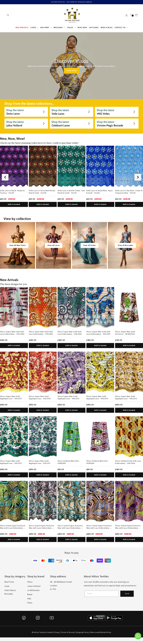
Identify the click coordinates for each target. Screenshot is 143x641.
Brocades (8, 594)
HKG (29, 598)
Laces (6, 586)
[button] (8, 15)
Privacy (56, 632)
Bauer (30, 594)
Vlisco (30, 582)
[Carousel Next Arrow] (138, 177)
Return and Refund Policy (100, 632)
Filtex (29, 602)
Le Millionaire (33, 590)
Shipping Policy (82, 632)
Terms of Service (68, 632)
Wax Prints (9, 582)
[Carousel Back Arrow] (5, 177)
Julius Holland (33, 586)
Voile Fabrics (10, 590)
